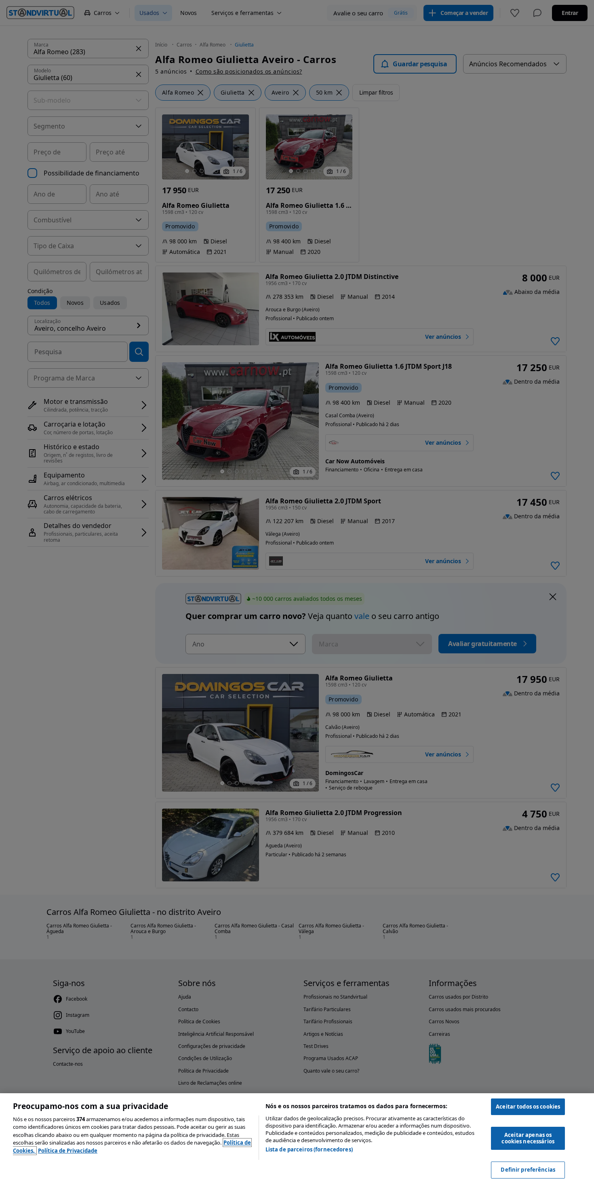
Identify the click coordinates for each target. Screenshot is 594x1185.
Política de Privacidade (67, 1150)
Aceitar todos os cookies (528, 1106)
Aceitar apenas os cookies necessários (527, 1138)
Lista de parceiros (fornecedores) (309, 1149)
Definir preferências (528, 1169)
